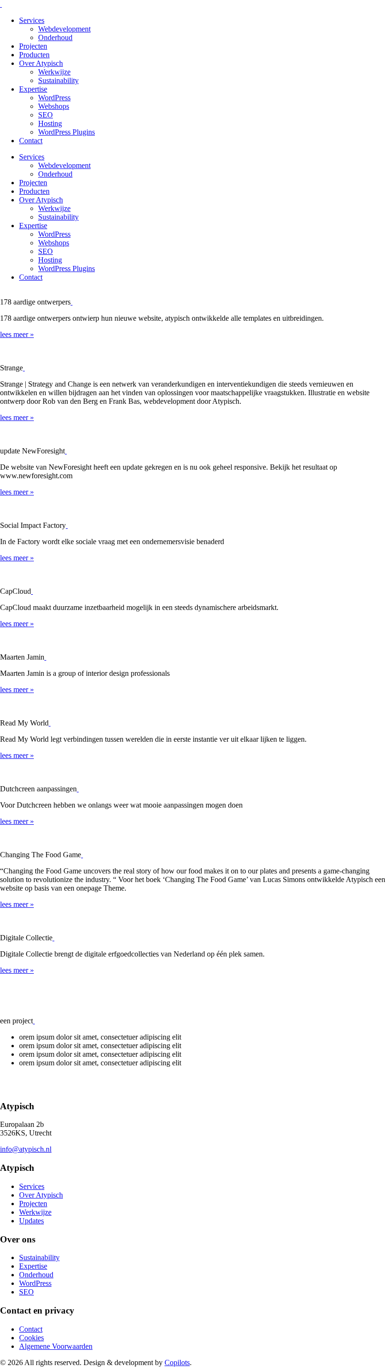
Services (31, 20)
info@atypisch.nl (25, 1149)
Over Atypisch (41, 63)
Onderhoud (55, 37)
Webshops (53, 106)
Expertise (33, 89)
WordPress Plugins (66, 132)
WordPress (54, 98)
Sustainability (58, 80)
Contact (30, 141)
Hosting (50, 123)
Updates (31, 1221)
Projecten (33, 46)
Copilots (177, 1362)
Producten (34, 55)
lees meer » (17, 334)
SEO (45, 115)
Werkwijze (54, 72)
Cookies (31, 1338)
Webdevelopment (64, 29)
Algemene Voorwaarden (56, 1346)
